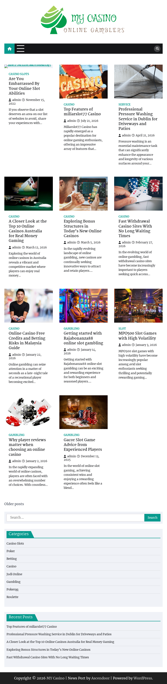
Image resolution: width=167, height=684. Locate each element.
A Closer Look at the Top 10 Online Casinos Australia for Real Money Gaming (28, 231)
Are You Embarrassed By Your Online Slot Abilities (24, 86)
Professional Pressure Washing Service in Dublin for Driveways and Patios (138, 119)
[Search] (157, 48)
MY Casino (56, 678)
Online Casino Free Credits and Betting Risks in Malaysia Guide (27, 341)
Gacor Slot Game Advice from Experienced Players (83, 445)
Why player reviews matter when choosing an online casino (27, 447)
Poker (11, 551)
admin (16, 100)
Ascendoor (100, 678)
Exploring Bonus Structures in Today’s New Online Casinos (83, 229)
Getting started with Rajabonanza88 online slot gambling (83, 338)
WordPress (143, 678)
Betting (12, 559)
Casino (69, 104)
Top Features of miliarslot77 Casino (82, 112)
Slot (122, 328)
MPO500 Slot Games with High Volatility (138, 336)
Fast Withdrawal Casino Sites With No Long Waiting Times (135, 229)
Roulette (12, 597)
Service (124, 104)
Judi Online (14, 574)
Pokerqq (12, 589)
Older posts (14, 504)
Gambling (71, 328)
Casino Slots (19, 74)
